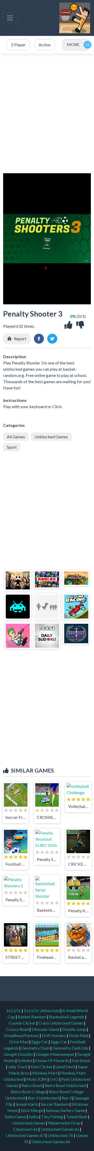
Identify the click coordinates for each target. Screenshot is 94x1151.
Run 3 (67, 1097)
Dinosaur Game (46, 1029)
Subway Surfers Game (66, 1110)
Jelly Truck (18, 1066)
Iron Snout (81, 1060)
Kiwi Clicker (42, 1066)
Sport (12, 447)
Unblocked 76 (60, 1135)
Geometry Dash (35, 1047)
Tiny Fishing (52, 1116)
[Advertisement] (47, 113)
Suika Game (16, 1116)
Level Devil (65, 1066)
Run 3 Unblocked (44, 1097)
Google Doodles (19, 1054)
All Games (16, 436)
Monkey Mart (45, 1072)
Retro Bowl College (28, 1091)
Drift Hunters (54, 1035)
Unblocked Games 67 (25, 1135)
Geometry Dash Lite (70, 1047)
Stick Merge (32, 1110)
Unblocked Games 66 (50, 1141)
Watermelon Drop (64, 1122)
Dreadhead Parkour (22, 1035)
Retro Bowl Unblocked (66, 1085)
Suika (34, 1116)
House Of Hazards (52, 1060)
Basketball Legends (67, 1016)
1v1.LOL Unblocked (42, 1010)
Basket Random (32, 1016)
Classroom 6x (25, 1129)
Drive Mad (79, 1035)
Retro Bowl (32, 1085)
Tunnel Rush (77, 1116)
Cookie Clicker (22, 1022)
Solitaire (25, 1060)
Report (20, 338)
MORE (73, 44)
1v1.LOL (14, 1010)
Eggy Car (40, 1041)
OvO (54, 1079)
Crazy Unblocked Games (61, 1022)
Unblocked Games (51, 436)
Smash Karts (27, 1104)
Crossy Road (18, 1029)
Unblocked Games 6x (59, 1129)
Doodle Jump (74, 1029)
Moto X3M (37, 1079)
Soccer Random (55, 1104)
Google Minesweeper (55, 1054)
